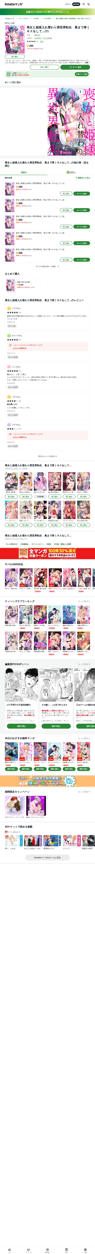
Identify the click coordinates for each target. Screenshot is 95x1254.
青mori (37, 35)
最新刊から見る (84, 178)
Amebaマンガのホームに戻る (47, 857)
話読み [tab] (73, 172)
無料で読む (21, 726)
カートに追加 (82, 193)
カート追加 (76, 67)
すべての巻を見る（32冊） (46, 266)
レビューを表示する (19, 348)
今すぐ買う (44, 67)
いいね (13, 326)
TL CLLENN (47, 38)
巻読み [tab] (24, 172)
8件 (41, 41)
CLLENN (37, 38)
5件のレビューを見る (46, 456)
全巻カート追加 (81, 74)
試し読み (15, 56)
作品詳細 (40, 496)
